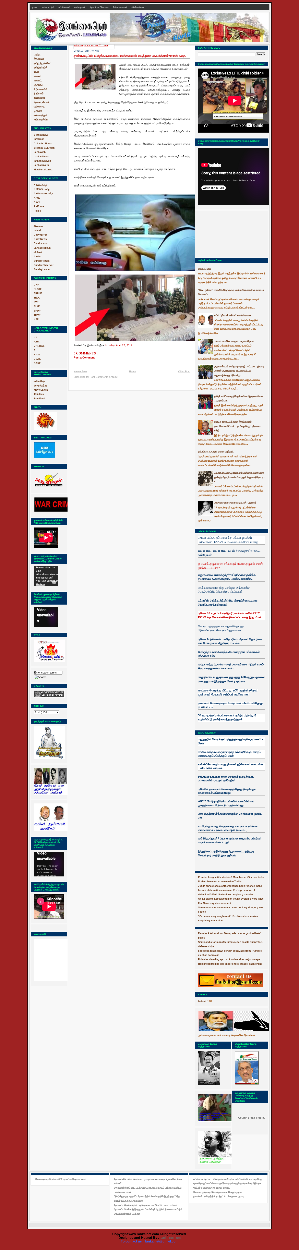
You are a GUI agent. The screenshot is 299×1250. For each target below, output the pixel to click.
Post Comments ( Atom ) (104, 377)
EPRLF (38, 293)
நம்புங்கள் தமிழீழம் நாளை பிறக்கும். (216, 451)
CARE (37, 363)
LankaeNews (41, 156)
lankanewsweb (42, 160)
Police (37, 210)
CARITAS (39, 345)
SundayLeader (42, 269)
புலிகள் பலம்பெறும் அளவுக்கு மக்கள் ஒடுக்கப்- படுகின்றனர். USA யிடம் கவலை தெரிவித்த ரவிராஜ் (228, 540)
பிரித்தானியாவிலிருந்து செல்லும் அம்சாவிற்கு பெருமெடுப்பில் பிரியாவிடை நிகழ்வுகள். (224, 590)
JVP (36, 302)
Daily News (40, 239)
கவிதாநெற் (39, 381)
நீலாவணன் (39, 97)
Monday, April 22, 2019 (118, 345)
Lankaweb (40, 152)
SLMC (37, 306)
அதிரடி (37, 54)
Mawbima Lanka (43, 169)
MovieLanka (41, 389)
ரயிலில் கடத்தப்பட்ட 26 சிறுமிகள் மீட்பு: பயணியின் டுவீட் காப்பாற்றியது (227, 1179)
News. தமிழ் (40, 184)
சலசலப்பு (38, 80)
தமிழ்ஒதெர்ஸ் (40, 67)
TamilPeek (40, 398)
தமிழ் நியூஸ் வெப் (42, 63)
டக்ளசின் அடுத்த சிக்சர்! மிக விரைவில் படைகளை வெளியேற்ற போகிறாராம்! (228, 602)
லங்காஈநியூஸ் (40, 115)
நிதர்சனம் (39, 93)
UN (35, 337)
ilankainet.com (170, 1237)
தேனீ (36, 71)
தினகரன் (38, 226)
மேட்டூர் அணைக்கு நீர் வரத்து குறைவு (211, 1187)
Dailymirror (40, 234)
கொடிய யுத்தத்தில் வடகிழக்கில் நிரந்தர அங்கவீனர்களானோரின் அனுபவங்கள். (221, 628)
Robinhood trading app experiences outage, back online (230, 963)
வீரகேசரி (38, 252)
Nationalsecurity (43, 193)
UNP (36, 284)
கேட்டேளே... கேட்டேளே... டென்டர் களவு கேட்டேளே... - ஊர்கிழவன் (230, 553)
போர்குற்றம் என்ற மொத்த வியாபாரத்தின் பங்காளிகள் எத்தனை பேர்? (229, 654)
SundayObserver (43, 265)
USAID (37, 358)
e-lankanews (41, 134)
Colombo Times (43, 143)
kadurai (202, 1001)
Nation (37, 256)
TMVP (37, 315)
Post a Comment (84, 357)
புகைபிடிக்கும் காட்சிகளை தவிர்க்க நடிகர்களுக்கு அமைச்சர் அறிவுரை (227, 1183)
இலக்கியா (39, 58)
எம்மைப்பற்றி (48, 7)
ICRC (37, 341)
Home (132, 371)
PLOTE (38, 289)
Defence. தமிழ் (42, 189)
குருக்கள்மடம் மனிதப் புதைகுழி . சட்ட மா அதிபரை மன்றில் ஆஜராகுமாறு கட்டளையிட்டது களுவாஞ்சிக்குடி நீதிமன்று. (239, 371)
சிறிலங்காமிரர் (41, 89)
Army (37, 197)
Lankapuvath (41, 165)
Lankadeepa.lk (42, 247)
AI (35, 350)
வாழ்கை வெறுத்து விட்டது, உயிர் (218, 690)
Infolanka (39, 139)
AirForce (39, 206)
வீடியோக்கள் (138, 7)
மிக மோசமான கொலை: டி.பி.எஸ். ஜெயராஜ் (235, 502)
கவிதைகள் (80, 7)
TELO (37, 297)
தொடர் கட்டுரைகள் (99, 7)
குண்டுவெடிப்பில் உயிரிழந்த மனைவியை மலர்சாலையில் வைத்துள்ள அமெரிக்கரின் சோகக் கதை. (130, 55)
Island (37, 230)
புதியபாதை (39, 106)
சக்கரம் (37, 76)
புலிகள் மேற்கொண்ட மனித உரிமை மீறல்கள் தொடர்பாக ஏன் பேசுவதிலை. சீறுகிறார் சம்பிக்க (230, 641)
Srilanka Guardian (44, 147)
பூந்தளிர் (38, 110)
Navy (37, 202)
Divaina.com (41, 243)
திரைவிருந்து (40, 385)
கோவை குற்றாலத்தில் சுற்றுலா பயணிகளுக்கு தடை (218, 1192)
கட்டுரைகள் (65, 7)
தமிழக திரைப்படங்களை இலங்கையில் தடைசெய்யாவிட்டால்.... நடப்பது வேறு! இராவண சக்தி (237, 426)
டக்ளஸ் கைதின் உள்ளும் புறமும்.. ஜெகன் (234, 341)
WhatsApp (80, 45)
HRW (37, 354)
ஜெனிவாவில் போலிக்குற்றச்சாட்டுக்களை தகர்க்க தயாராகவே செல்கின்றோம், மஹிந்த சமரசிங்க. (227, 577)
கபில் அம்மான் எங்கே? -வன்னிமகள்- (232, 315)
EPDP (37, 310)
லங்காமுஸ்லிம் (41, 119)
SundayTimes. (42, 260)
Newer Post (80, 371)
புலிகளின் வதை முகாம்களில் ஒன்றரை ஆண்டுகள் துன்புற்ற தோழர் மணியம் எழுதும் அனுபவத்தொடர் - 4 (239, 477)
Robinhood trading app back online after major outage (229, 959)
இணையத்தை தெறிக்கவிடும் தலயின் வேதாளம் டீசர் (60, 1179)
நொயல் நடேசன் (41, 102)
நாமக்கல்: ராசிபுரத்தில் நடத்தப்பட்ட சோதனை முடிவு (218, 1196)
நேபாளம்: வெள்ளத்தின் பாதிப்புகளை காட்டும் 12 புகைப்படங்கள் (145, 1205)
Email (105, 45)
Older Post (184, 371)
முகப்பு (35, 7)
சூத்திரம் (38, 84)
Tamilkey (39, 394)
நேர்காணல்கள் (120, 7)
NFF (36, 319)
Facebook (93, 45)
